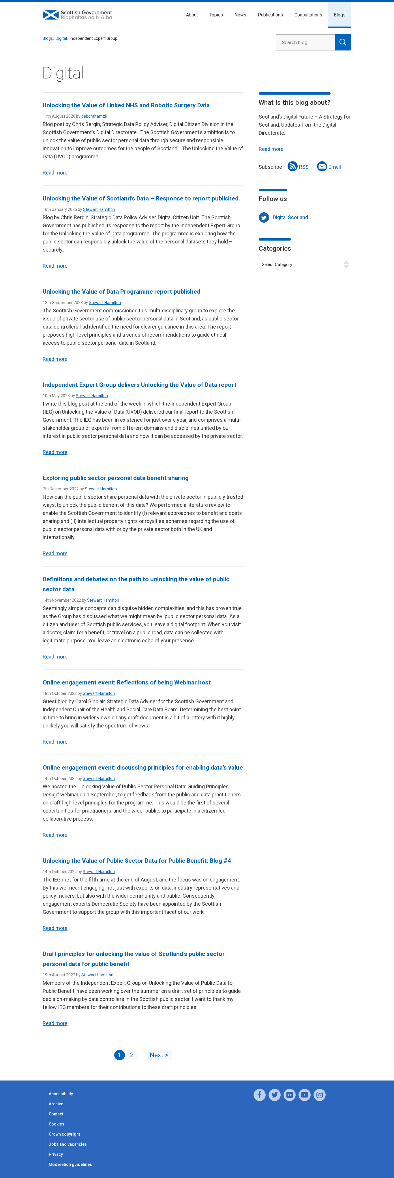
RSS (304, 167)
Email (335, 167)
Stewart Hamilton (99, 209)
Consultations (308, 15)
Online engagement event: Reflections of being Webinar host (127, 682)
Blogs (340, 15)
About (192, 15)
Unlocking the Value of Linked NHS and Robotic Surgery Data (126, 105)
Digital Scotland (290, 217)
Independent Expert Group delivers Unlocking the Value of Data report (140, 384)
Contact (56, 1114)
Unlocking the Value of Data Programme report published (121, 291)
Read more (55, 173)
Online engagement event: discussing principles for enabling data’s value (143, 767)
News (240, 15)
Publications (270, 15)
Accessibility (61, 1093)
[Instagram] (320, 1095)
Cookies (56, 1124)
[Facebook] (260, 1095)
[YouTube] (305, 1095)
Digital (61, 38)
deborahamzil (94, 116)
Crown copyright (64, 1134)
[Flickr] (290, 1095)
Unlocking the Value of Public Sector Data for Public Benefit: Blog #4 (137, 860)
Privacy (56, 1154)
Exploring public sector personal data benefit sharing (116, 477)
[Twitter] (275, 1095)
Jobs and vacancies (68, 1144)
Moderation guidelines (70, 1164)
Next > (159, 1055)
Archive (56, 1104)
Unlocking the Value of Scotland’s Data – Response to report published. (141, 198)
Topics (216, 15)
